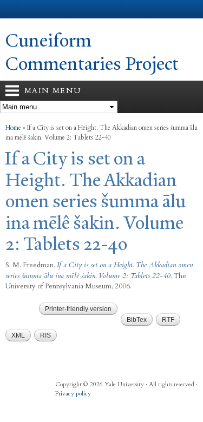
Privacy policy (73, 394)
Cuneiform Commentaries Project (92, 52)
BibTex (137, 320)
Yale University (18, 9)
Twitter (83, 404)
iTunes (104, 404)
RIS (45, 335)
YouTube (125, 404)
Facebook (62, 404)
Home (13, 127)
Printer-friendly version (78, 309)
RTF (168, 320)
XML (18, 335)
